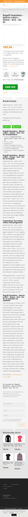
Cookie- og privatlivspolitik (11, 508)
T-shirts (7, 9)
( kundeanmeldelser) (16, 92)
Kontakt (5, 488)
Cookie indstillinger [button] (19, 512)
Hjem (4, 9)
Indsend (21, 425)
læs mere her (14, 66)
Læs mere (11, 512)
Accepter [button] (14, 514)
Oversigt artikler (14, 484)
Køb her (10, 87)
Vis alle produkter (7, 486)
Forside (5, 484)
